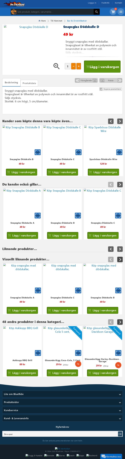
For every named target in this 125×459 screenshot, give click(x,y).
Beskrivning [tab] (11, 82)
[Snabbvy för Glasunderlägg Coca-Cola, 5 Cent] (78, 353)
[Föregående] (111, 259)
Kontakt (118, 2)
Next (120, 184)
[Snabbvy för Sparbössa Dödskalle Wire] (119, 152)
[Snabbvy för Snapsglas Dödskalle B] (38, 152)
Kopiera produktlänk (110, 89)
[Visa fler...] (120, 259)
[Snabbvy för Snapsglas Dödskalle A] (38, 290)
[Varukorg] (113, 13)
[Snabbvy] (38, 215)
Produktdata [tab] (29, 83)
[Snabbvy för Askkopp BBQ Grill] (38, 353)
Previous (111, 184)
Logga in (92, 2)
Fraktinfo (106, 2)
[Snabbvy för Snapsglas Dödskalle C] (78, 152)
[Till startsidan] (62, 448)
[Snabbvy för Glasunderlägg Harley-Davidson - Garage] (118, 353)
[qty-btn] (79, 66)
